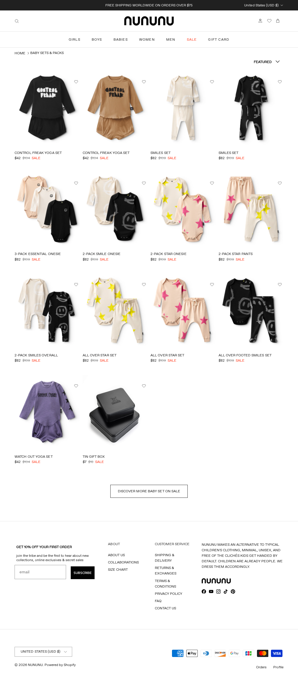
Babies (120, 39)
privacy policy (168, 593)
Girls (74, 39)
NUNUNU (35, 665)
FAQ (158, 601)
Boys (97, 39)
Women (147, 39)
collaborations (123, 562)
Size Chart (118, 569)
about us (116, 555)
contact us (165, 608)
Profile (278, 667)
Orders (261, 667)
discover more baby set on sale (149, 491)
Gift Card (218, 39)
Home (20, 53)
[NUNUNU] (149, 21)
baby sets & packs (47, 53)
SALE (192, 39)
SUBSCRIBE (83, 572)
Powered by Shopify (60, 665)
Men (170, 39)
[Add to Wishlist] (77, 82)
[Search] (17, 21)
